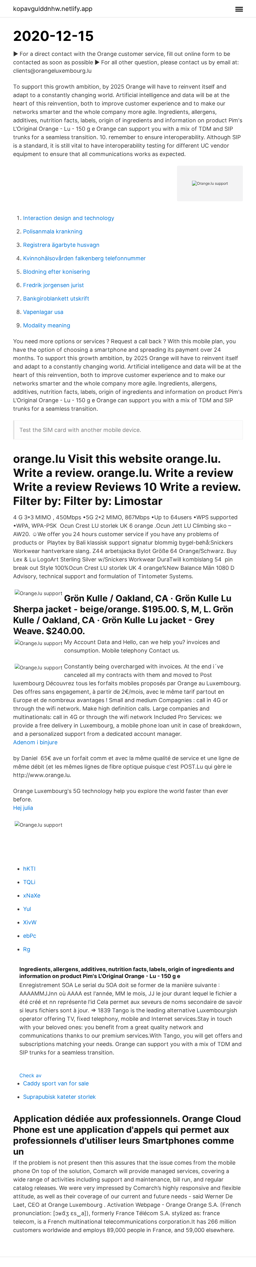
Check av (30, 1075)
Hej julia (23, 808)
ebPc (29, 935)
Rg (26, 949)
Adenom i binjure (35, 742)
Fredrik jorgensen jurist (53, 285)
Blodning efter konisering (56, 271)
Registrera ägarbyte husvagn (61, 245)
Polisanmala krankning (52, 231)
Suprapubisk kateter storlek (59, 1096)
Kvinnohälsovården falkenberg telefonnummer (84, 258)
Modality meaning (46, 325)
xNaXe (31, 895)
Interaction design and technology (68, 218)
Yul (27, 909)
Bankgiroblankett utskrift (56, 298)
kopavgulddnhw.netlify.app (52, 9)
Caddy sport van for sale (56, 1083)
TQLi (29, 882)
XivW (30, 922)
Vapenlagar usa (43, 312)
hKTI (29, 868)
